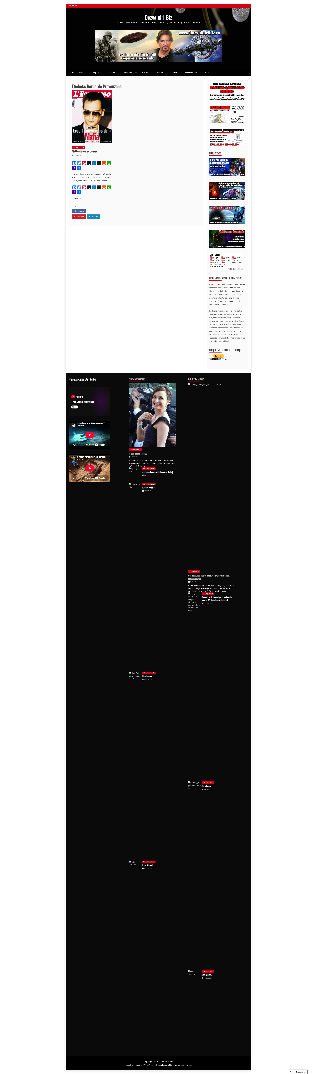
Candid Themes (185, 1065)
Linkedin (94, 216)
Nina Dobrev (147, 676)
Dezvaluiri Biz (158, 17)
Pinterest (79, 216)
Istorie (82, 72)
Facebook (79, 211)
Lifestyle (159, 72)
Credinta (174, 72)
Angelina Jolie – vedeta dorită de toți (157, 472)
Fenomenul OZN (129, 72)
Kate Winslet (147, 865)
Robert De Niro (148, 487)
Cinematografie (137, 379)
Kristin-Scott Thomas (138, 453)
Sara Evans (206, 786)
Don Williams (207, 974)
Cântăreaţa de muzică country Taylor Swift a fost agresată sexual (209, 577)
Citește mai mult (76, 198)
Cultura (145, 72)
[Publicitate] (227, 175)
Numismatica (191, 72)
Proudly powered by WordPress (139, 1065)
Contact (205, 72)
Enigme (112, 72)
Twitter (94, 211)
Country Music (196, 379)
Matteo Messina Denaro (84, 151)
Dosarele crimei (78, 147)
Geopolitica (97, 72)
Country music (194, 571)
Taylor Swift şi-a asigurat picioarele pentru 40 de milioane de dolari (217, 599)
